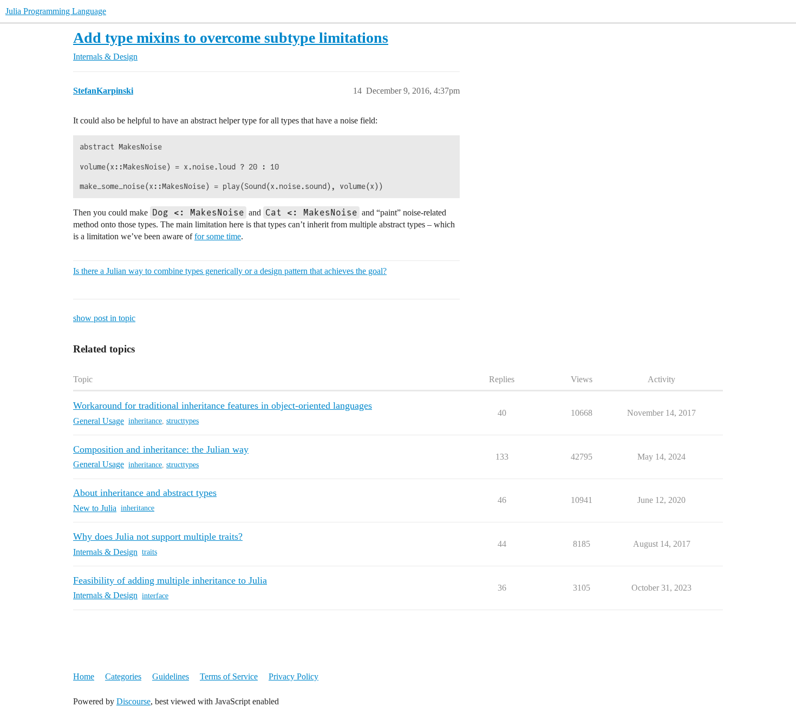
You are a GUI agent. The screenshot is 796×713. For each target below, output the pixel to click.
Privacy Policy (293, 676)
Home (83, 676)
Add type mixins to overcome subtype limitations (230, 37)
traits (149, 552)
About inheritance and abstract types (145, 492)
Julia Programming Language (55, 11)
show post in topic (104, 318)
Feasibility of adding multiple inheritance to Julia (170, 580)
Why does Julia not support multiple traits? (158, 536)
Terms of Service (229, 676)
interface (155, 596)
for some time (217, 236)
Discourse (133, 701)
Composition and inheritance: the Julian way (161, 449)
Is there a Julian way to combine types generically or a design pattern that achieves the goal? (230, 271)
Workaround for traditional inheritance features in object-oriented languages (222, 405)
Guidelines (170, 676)
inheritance (145, 421)
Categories (123, 676)
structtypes (182, 421)
